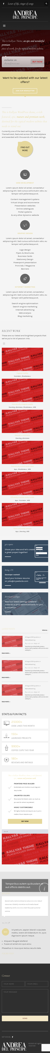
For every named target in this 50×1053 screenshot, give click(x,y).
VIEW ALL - (45, 630)
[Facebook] (3, 3)
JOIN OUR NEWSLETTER (25, 91)
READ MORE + (6, 653)
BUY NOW (37, 61)
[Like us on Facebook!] (12, 1037)
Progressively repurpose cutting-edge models (32, 643)
